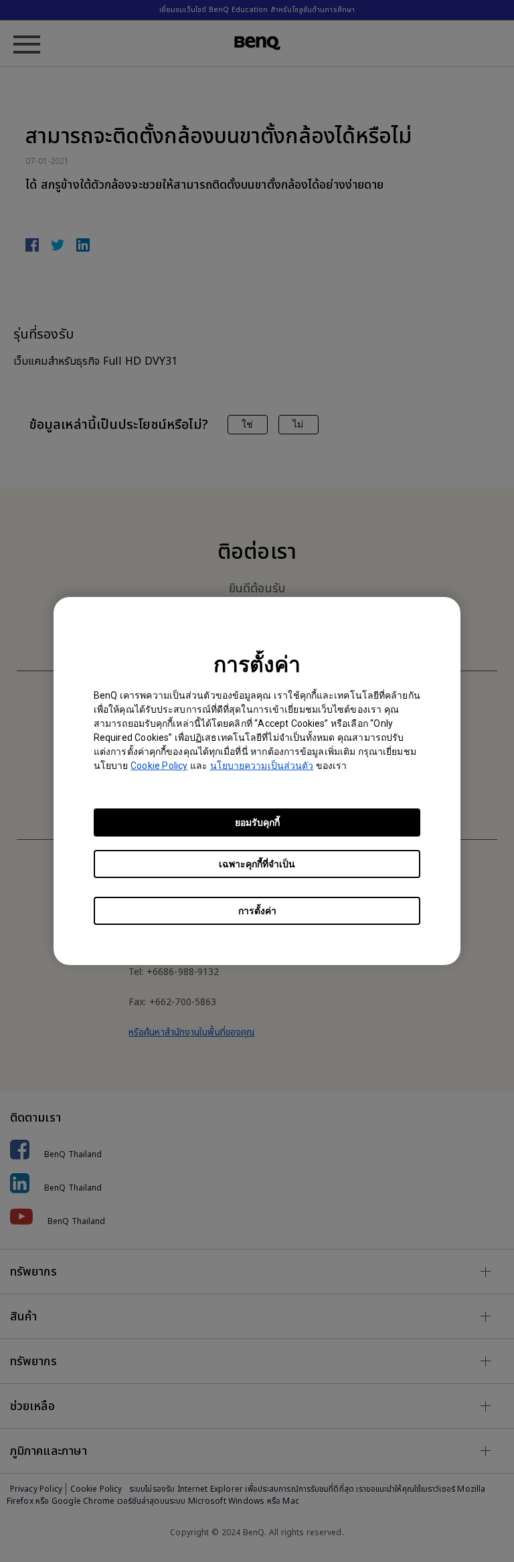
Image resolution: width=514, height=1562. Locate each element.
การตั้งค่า (257, 911)
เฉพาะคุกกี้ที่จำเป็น (257, 864)
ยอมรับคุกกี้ (257, 822)
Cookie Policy (159, 765)
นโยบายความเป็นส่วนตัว (262, 765)
